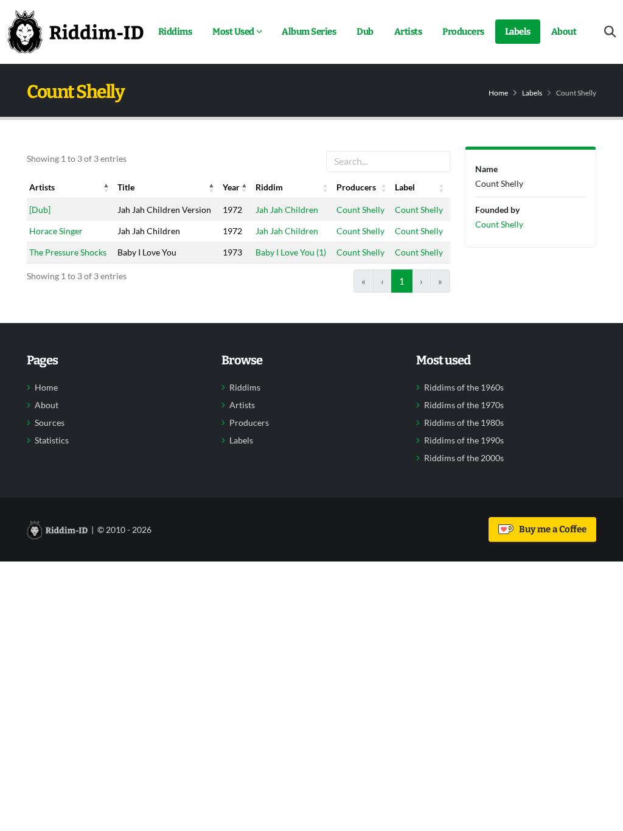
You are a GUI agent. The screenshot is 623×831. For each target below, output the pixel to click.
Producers (463, 31)
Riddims (175, 31)
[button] (106, 187)
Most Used (233, 31)
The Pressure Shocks (67, 252)
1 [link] (402, 281)
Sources (49, 423)
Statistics (52, 440)
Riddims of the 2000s (464, 458)
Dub (365, 31)
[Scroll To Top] (601, 817)
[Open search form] (610, 32)
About (564, 31)
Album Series (309, 31)
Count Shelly (360, 209)
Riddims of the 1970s (464, 405)
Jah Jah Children (287, 209)
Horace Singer (56, 231)
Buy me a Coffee (550, 529)
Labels (518, 31)
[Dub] (39, 209)
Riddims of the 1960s (464, 387)
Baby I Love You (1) (291, 252)
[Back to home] (75, 32)
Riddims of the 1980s (464, 423)
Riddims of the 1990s (464, 440)
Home (498, 92)
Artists (408, 31)
